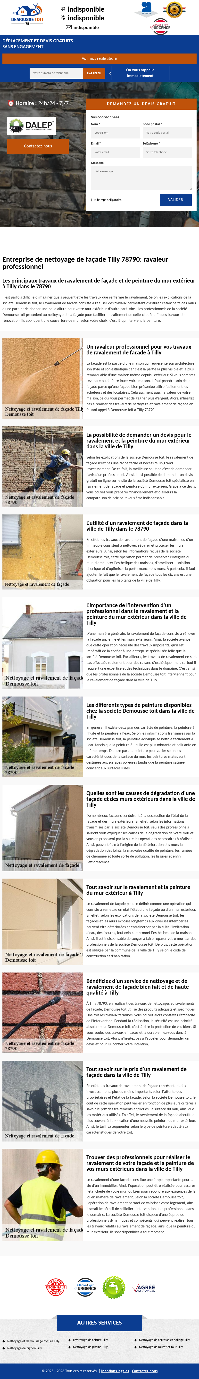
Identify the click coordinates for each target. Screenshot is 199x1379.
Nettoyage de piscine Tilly (90, 1347)
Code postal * (152, 124)
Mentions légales (115, 1371)
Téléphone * (151, 144)
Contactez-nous (38, 146)
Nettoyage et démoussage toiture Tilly (33, 1341)
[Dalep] (31, 126)
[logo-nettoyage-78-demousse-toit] (27, 14)
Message (97, 163)
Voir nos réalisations (99, 58)
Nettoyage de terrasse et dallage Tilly (164, 1340)
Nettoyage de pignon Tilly (24, 1348)
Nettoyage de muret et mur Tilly (161, 1347)
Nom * (95, 124)
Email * (96, 144)
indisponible (86, 10)
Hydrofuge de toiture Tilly (90, 1340)
